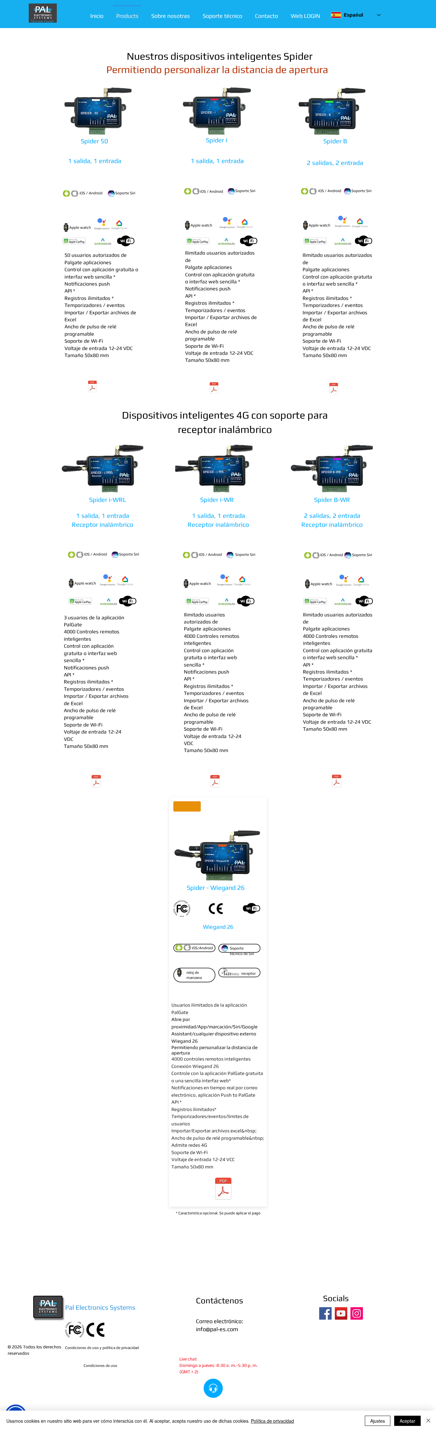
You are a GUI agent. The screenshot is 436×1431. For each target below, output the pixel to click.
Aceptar (407, 1421)
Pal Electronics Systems (100, 1307)
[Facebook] (325, 1313)
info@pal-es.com (217, 1329)
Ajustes (377, 1421)
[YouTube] (341, 1313)
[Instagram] (356, 1313)
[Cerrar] (428, 1421)
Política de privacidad (272, 1421)
